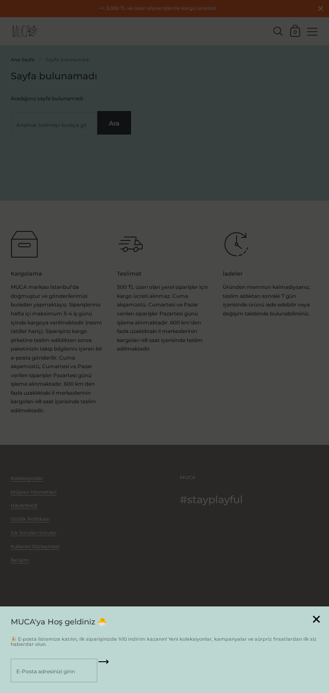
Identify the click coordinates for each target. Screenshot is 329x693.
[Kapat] (316, 619)
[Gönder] (104, 664)
